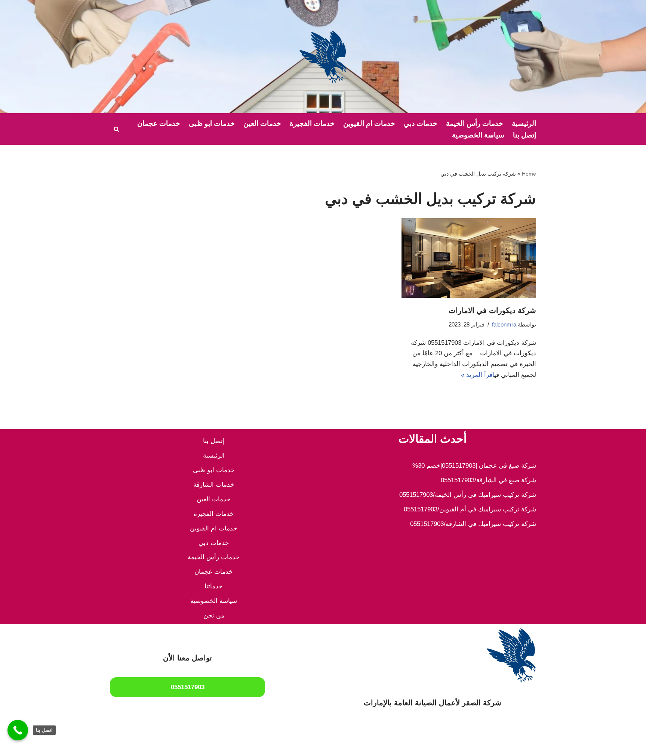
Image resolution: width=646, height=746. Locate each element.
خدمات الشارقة (213, 484)
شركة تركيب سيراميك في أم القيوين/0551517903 (470, 509)
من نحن (213, 615)
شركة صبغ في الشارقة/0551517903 (488, 480)
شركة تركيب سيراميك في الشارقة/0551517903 (473, 523)
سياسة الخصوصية (478, 135)
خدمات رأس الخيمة (474, 123)
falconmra (504, 324)
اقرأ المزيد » (477, 374)
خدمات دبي (420, 123)
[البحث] (116, 129)
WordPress (459, 735)
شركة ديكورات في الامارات (492, 310)
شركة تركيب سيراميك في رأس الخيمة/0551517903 (467, 494)
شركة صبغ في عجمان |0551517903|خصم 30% (474, 465)
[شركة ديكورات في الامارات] (469, 258)
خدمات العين (262, 123)
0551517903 (187, 687)
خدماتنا (213, 586)
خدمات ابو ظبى (212, 123)
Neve (529, 735)
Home (529, 174)
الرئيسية (524, 123)
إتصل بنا (524, 135)
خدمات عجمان (158, 123)
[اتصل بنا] (17, 730)
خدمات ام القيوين (369, 123)
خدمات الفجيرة (312, 123)
